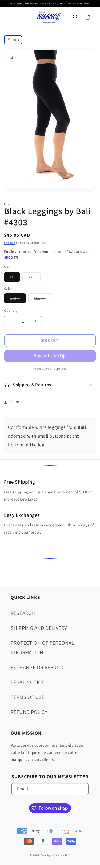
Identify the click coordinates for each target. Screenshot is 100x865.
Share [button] (14, 401)
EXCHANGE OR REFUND (37, 667)
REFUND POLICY (29, 712)
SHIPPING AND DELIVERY (39, 628)
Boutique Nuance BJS (55, 855)
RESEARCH (23, 613)
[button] (11, 17)
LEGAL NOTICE (27, 682)
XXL (34, 278)
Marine (43, 299)
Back (16, 39)
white (18, 299)
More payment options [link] (50, 369)
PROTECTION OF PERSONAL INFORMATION (42, 647)
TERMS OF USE (28, 697)
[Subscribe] (82, 789)
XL (15, 278)
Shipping (9, 242)
